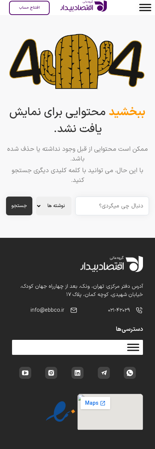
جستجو (19, 206)
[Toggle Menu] (145, 7)
